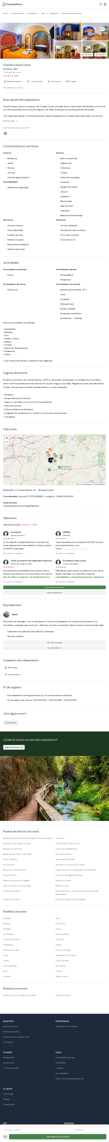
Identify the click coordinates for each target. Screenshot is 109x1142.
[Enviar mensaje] (5, 1136)
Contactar (8, 1042)
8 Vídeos (102, 55)
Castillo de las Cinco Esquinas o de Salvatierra (76, 870)
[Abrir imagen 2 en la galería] (68, 32)
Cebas (58, 945)
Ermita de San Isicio (11, 891)
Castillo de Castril (63, 880)
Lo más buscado (11, 1068)
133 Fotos (88, 55)
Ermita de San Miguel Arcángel (69, 875)
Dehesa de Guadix (11, 950)
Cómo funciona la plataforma (70, 1078)
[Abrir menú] (105, 4)
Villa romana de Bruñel (65, 859)
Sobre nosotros (11, 1026)
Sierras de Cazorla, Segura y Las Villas (19, 995)
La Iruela (6, 976)
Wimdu (6, 1099)
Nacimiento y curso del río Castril (70, 864)
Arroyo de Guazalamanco (67, 849)
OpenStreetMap (99, 484)
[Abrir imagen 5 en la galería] (95, 50)
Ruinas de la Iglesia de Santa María (71, 899)
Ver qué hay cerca (13, 72)
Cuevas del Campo (11, 939)
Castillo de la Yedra (11, 899)
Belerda (6, 923)
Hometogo (8, 1094)
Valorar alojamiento (54, 593)
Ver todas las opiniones (54, 587)
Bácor (5, 971)
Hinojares (7, 918)
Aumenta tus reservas (66, 1026)
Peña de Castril (9, 875)
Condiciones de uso (65, 1057)
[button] (55, 462)
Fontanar (7, 929)
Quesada (59, 939)
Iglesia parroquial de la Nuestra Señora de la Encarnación (28, 838)
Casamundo (9, 1104)
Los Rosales (8, 934)
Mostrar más (8, 121)
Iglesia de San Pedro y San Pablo (17, 854)
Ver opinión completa (12, 553)
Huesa (58, 929)
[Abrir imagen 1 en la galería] (27, 41)
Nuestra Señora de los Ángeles (16, 880)
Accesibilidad (62, 1073)
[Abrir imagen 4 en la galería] (68, 50)
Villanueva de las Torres (66, 955)
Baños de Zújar (62, 886)
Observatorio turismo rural (16, 1037)
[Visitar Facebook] (5, 133)
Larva (5, 955)
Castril (6, 960)
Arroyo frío (60, 838)
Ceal (57, 918)
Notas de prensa (11, 1031)
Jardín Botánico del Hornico (68, 843)
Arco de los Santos (64, 854)
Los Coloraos (9, 864)
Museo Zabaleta (10, 859)
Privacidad (61, 1062)
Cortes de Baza (62, 960)
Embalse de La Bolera (12, 849)
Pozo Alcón (60, 923)
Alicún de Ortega (63, 950)
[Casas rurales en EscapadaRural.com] (12, 4)
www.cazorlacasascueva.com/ (16, 128)
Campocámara (62, 934)
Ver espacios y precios (57, 1136)
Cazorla (59, 971)
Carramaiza (8, 945)
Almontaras (61, 966)
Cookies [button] (59, 1068)
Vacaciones (8, 1062)
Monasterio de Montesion (14, 870)
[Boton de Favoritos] (102, 29)
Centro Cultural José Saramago (17, 886)
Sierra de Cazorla (63, 995)
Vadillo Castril (61, 976)
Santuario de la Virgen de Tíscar (17, 843)
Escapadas (8, 1057)
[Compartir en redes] (100, 4)
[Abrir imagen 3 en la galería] (95, 32)
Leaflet (80, 484)
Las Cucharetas (10, 966)
